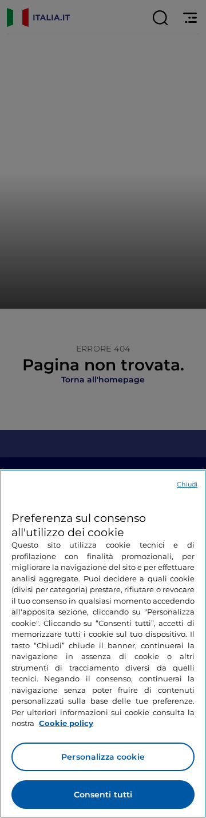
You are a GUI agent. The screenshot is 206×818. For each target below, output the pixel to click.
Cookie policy (66, 723)
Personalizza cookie (103, 757)
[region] (103, 643)
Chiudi (187, 484)
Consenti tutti (103, 794)
